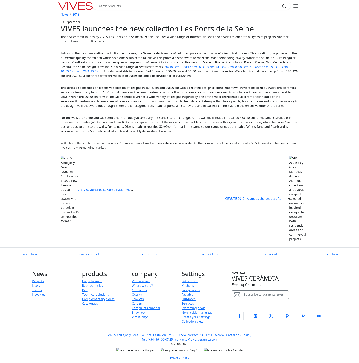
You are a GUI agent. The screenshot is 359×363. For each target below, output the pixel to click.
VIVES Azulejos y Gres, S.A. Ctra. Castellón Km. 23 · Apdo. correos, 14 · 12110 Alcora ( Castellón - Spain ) (179, 335)
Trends (37, 290)
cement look (209, 254)
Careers (137, 303)
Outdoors (189, 299)
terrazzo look (329, 254)
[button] (240, 316)
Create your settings (196, 317)
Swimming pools (193, 308)
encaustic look (89, 254)
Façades (187, 294)
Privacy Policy (179, 358)
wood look (29, 254)
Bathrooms (190, 281)
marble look (269, 254)
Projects (38, 281)
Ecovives (138, 299)
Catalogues (90, 303)
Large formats (92, 281)
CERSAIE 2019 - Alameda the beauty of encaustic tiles (254, 199)
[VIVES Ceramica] (75, 6)
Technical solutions (95, 294)
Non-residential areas (197, 312)
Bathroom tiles (92, 286)
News (36, 286)
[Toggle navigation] (296, 6)
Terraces (188, 303)
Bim (85, 290)
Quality (137, 294)
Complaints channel (146, 308)
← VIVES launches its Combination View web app (111, 190)
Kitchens (188, 286)
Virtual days (140, 317)
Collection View (192, 321)
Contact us (139, 290)
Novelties (38, 294)
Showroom (140, 312)
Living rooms (191, 290)
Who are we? (141, 281)
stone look (149, 254)
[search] (285, 6)
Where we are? (142, 286)
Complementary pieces (98, 299)
